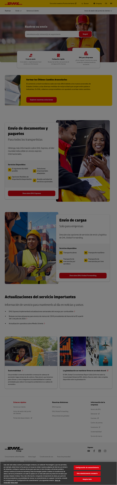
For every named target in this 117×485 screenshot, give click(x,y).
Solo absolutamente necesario (87, 473)
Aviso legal (14, 483)
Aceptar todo (87, 479)
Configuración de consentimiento (87, 467)
